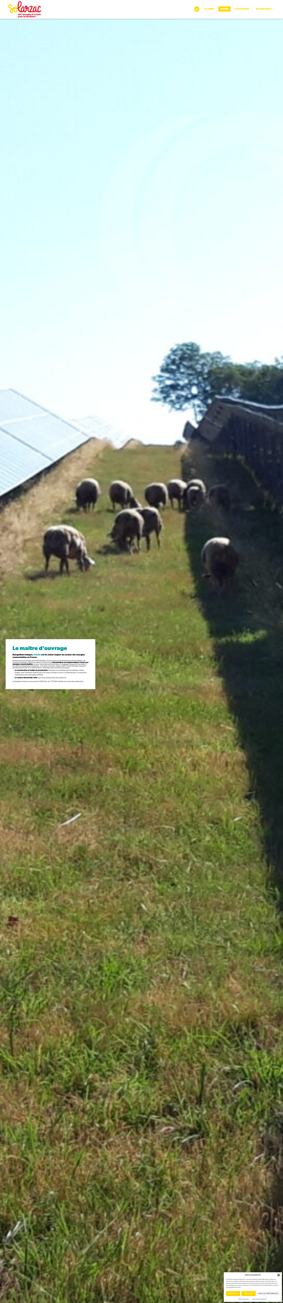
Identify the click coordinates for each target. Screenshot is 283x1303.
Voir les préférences (268, 1293)
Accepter (233, 1293)
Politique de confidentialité (259, 1299)
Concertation (242, 9)
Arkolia (224, 9)
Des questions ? (264, 9)
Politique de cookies (243, 1299)
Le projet (209, 9)
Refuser (248, 1293)
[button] (278, 1275)
